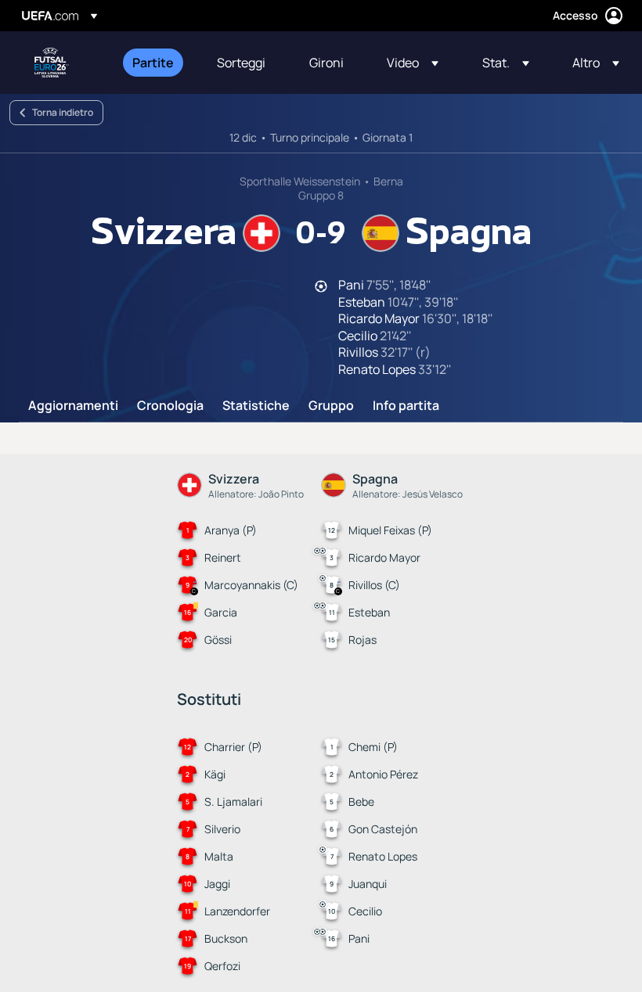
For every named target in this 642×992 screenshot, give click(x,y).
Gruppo (331, 406)
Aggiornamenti (73, 406)
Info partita (406, 406)
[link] (153, 62)
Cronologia (170, 406)
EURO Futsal (52, 62)
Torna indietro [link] (62, 112)
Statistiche (256, 406)
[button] (413, 62)
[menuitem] (155, 62)
